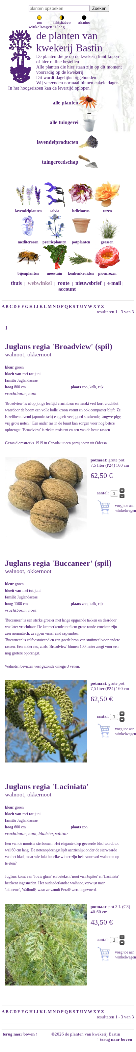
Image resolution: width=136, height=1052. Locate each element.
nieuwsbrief (88, 283)
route (63, 283)
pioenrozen (107, 273)
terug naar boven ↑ (20, 1034)
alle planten (65, 102)
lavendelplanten (28, 210)
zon (39, 22)
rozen (107, 210)
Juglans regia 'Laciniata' (47, 786)
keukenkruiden (81, 273)
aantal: (103, 492)
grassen (107, 242)
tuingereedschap (60, 162)
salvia (54, 210)
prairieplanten (54, 242)
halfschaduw (62, 22)
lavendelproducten (57, 142)
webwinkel (40, 283)
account (67, 289)
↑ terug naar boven (115, 1039)
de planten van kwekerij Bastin (69, 42)
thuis (16, 283)
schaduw (84, 22)
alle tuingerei (64, 122)
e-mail (114, 283)
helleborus (81, 210)
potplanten (81, 242)
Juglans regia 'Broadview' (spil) (58, 346)
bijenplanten (28, 273)
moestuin (54, 273)
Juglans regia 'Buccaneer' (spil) (58, 563)
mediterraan (28, 242)
